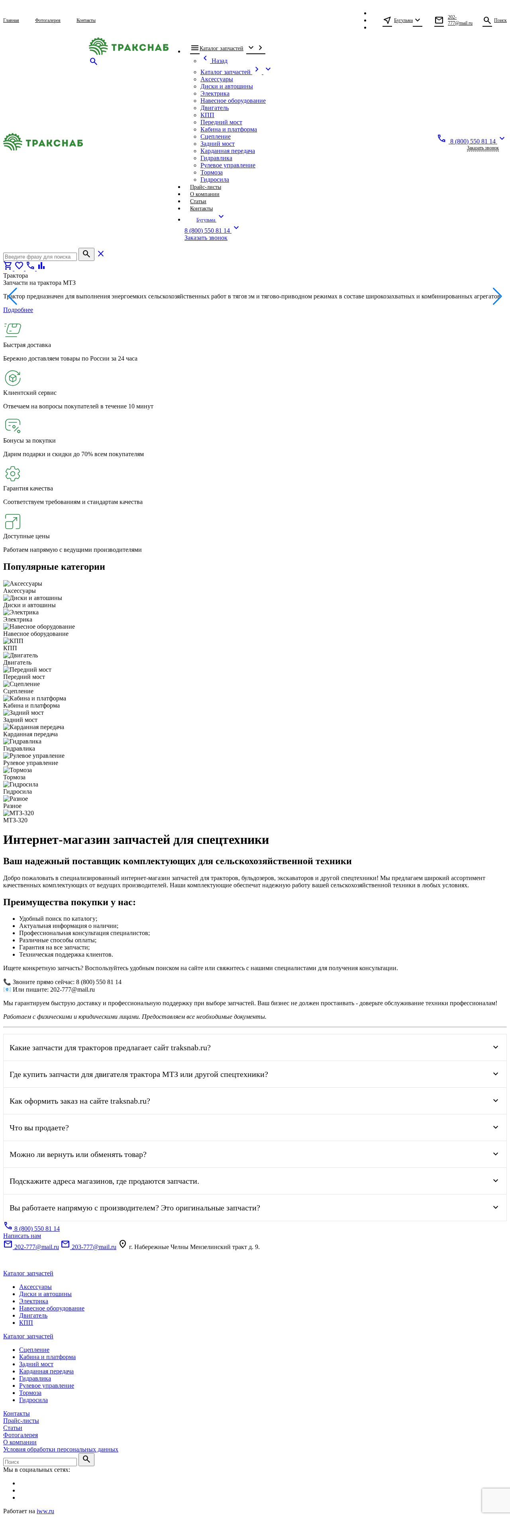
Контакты (16, 1413)
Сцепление (34, 1349)
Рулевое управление (46, 1385)
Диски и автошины (45, 1293)
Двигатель (33, 1315)
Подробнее (18, 309)
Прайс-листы (21, 1420)
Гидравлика (35, 1378)
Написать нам (22, 1235)
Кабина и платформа (47, 1356)
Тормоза (30, 1392)
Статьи (12, 1427)
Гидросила (33, 1399)
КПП (26, 1322)
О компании (20, 1442)
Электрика (33, 1301)
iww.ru (45, 1511)
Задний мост (36, 1364)
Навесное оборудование (51, 1308)
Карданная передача (46, 1371)
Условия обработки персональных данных (60, 1449)
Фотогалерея (20, 1435)
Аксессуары (35, 1286)
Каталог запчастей (28, 1273)
